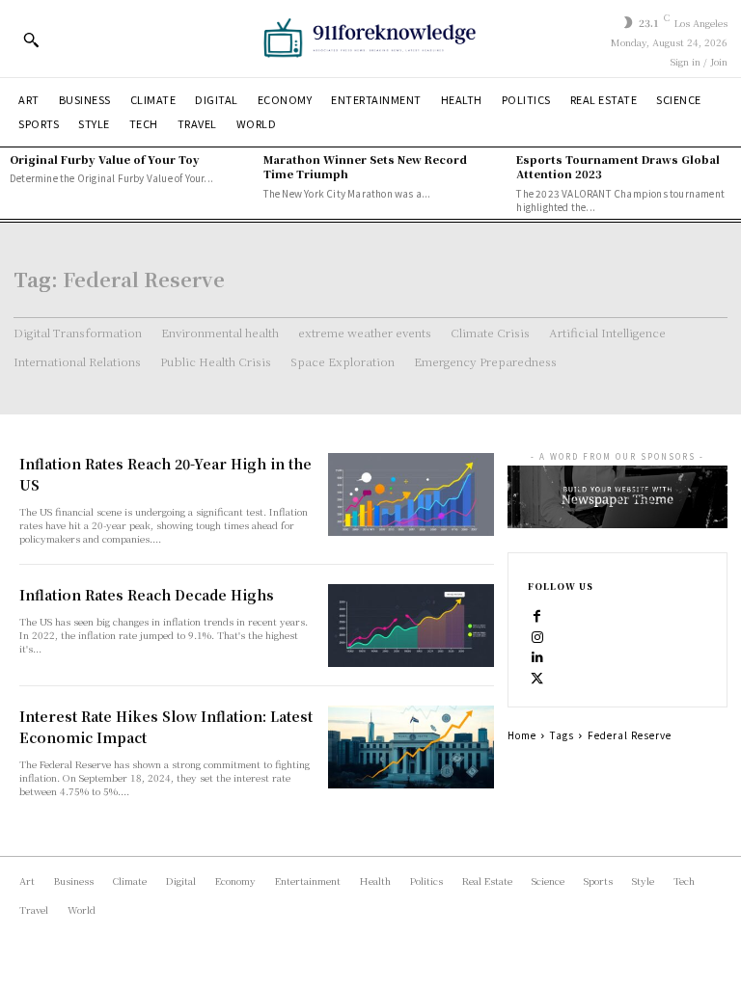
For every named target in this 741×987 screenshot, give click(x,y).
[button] (31, 39)
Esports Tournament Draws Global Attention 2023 (618, 166)
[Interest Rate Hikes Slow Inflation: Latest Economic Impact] (411, 747)
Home (522, 735)
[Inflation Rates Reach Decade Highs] (411, 625)
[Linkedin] (537, 656)
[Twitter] (537, 677)
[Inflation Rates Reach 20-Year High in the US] (411, 494)
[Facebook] (537, 614)
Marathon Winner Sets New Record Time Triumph (365, 166)
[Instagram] (537, 635)
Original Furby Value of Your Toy (105, 159)
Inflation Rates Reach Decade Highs (146, 594)
